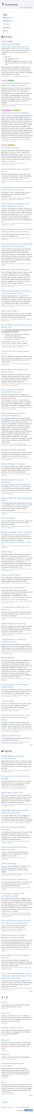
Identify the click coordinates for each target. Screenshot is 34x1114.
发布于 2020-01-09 (6, 458)
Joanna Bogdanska (17, 633)
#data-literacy (5, 320)
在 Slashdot (21, 139)
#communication (14, 914)
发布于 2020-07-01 (6, 444)
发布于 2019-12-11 (6, 545)
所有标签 (7, 27)
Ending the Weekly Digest (10, 44)
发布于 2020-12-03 (6, 305)
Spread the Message (9, 863)
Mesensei (4, 1040)
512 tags (15, 60)
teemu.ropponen (16, 770)
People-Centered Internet (10, 575)
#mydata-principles (21, 445)
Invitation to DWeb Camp (10, 736)
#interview (4, 547)
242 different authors (13, 58)
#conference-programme (8, 346)
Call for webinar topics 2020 (11, 792)
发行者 (17, 1107)
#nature (17, 731)
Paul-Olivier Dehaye (17, 601)
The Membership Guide (10, 148)
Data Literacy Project (9, 311)
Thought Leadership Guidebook (13, 450)
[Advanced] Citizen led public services (15, 269)
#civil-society (29, 729)
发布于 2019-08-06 (6, 873)
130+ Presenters (9, 337)
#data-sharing (12, 199)
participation (20, 909)
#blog (3, 696)
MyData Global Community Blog (13, 623)
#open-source (5, 365)
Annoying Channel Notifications (13, 587)
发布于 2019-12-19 (6, 474)
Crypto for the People (17, 400)
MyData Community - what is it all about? (16, 532)
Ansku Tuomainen (17, 223)
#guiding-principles (7, 916)
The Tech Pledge (7, 701)
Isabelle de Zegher (17, 104)
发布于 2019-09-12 (6, 709)
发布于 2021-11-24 (6, 139)
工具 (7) (7, 24)
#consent (4, 493)
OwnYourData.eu (9, 1107)
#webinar (10, 493)
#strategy (4, 475)
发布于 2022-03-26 (6, 76)
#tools (12, 570)
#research (10, 842)
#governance (15, 385)
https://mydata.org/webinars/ (19, 486)
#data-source (12, 930)
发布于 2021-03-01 (6, 263)
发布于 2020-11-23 (6, 319)
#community (11, 4)
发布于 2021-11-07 (6, 163)
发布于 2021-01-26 (6, 285)
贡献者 (27, 1107)
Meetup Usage (6, 552)
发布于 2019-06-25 (6, 742)
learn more (23, 339)
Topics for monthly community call (14, 879)
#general (4, 527)
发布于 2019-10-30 (6, 633)
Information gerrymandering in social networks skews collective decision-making (15, 717)
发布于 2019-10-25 (6, 651)
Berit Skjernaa (16, 709)
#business (28, 238)
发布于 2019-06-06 (6, 988)
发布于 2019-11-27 (6, 583)
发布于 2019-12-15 (6, 526)
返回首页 (6, 1102)
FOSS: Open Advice (8, 518)
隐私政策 (22, 1107)
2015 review (24, 214)
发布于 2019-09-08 (6, 729)
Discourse (5, 1013)
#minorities (13, 409)
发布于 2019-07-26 (6, 887)
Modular (4, 1054)
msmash (14, 139)
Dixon (14, 181)
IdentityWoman (16, 742)
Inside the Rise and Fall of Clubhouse (15, 113)
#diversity (11, 225)
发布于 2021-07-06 (6, 198)
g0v (2, 1082)
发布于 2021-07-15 (6, 181)
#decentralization (13, 743)
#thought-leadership (7, 459)
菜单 (31, 745)
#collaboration (5, 914)
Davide (14, 319)
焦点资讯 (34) (8, 18)
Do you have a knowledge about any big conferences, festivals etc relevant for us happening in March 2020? (16, 975)
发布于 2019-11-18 (6, 601)
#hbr (3, 183)
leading (3, 911)
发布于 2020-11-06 (6, 383)
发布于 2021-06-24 (6, 770)
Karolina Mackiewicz (17, 873)
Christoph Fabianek (17, 76)
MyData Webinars (8, 658)
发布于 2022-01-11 (6, 104)
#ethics (11, 710)
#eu (10, 385)
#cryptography (6, 409)
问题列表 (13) (8, 21)
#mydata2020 (19, 346)
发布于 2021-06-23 (6, 223)
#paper (29, 445)
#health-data (20, 199)
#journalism (12, 164)
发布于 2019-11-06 (6, 841)
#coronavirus (12, 106)
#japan (4, 950)
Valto (13, 526)
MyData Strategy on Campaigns (13, 464)
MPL (13, 841)
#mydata (11, 306)
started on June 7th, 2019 (18, 48)
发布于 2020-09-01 (6, 407)
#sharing (4, 889)
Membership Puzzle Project (22, 154)
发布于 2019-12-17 (6, 492)
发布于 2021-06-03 (6, 238)
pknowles (15, 444)
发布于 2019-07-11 (6, 913)
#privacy (4, 265)
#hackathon (12, 1094)
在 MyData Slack (27, 104)
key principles (16, 904)
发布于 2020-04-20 (6, 786)
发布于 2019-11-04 (6, 857)
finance (10, 911)
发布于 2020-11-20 (6, 345)
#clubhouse (27, 139)
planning (27, 909)
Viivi (13, 822)
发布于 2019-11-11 (6, 617)
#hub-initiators (6, 570)
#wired (3, 619)
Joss (13, 363)
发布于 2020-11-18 (6, 363)
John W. (14, 407)
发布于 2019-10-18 (6, 678)
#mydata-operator (16, 788)
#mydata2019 (18, 875)
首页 (6, 31)
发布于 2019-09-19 (6, 695)
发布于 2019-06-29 (6, 967)
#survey (11, 771)
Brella (3, 1002)
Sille (13, 458)
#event (21, 743)
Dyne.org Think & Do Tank (11, 1027)
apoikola (14, 163)
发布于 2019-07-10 (6, 949)
